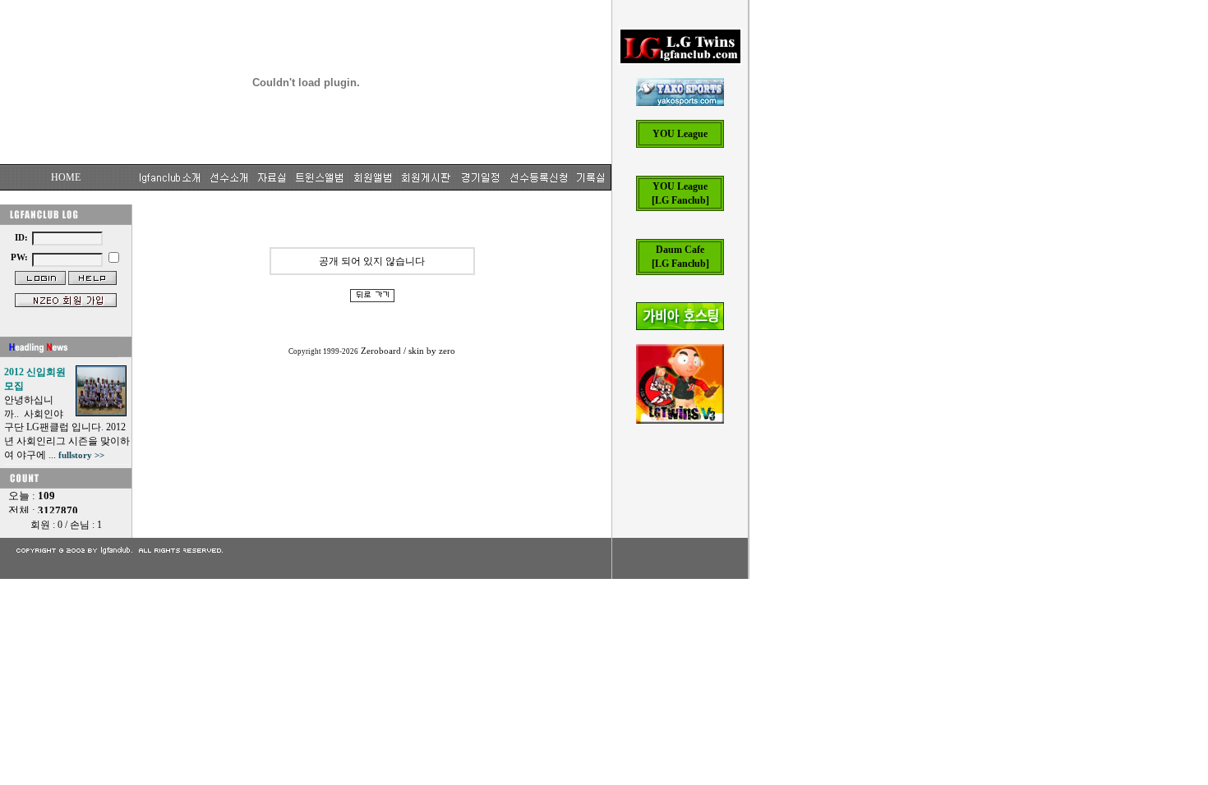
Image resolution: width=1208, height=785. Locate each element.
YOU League (680, 134)
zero (447, 351)
